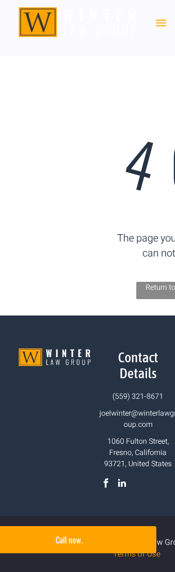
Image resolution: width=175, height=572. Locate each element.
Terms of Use (137, 554)
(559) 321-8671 (137, 396)
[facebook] (106, 484)
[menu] (161, 23)
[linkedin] (122, 484)
